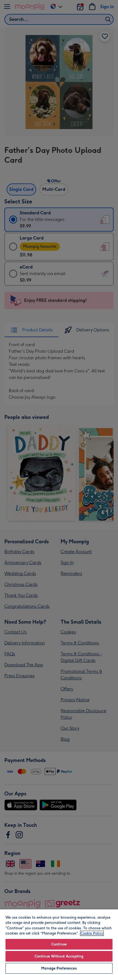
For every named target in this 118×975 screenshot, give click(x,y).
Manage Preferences (59, 968)
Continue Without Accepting (59, 956)
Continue (59, 944)
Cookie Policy (92, 933)
